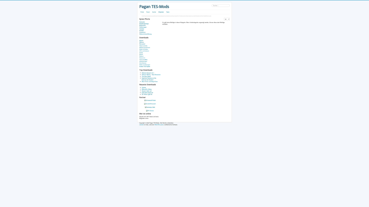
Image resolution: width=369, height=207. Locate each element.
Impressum (207, 16)
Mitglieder (161, 12)
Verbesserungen (143, 61)
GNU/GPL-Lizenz (159, 125)
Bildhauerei (165, 16)
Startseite (142, 22)
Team (167, 12)
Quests (141, 52)
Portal (142, 12)
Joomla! (141, 125)
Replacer (141, 56)
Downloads (188, 16)
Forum (148, 12)
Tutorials (180, 16)
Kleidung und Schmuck (144, 47)
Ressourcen (142, 58)
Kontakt (201, 16)
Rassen (141, 54)
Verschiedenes (142, 63)
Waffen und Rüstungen (144, 64)
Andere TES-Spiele (144, 66)
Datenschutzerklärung (145, 34)
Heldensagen (173, 16)
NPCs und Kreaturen (144, 51)
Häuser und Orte (143, 45)
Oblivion (141, 42)
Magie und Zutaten (143, 49)
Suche (154, 12)
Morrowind (142, 44)
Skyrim (141, 40)
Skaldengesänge (155, 16)
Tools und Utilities (143, 59)
